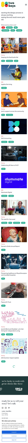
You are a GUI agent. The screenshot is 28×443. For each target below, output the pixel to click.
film (16, 27)
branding (9, 27)
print (12, 30)
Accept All (14, 432)
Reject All (14, 440)
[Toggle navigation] (26, 4)
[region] (14, 430)
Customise (14, 436)
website (19, 30)
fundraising (5, 30)
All (3, 27)
